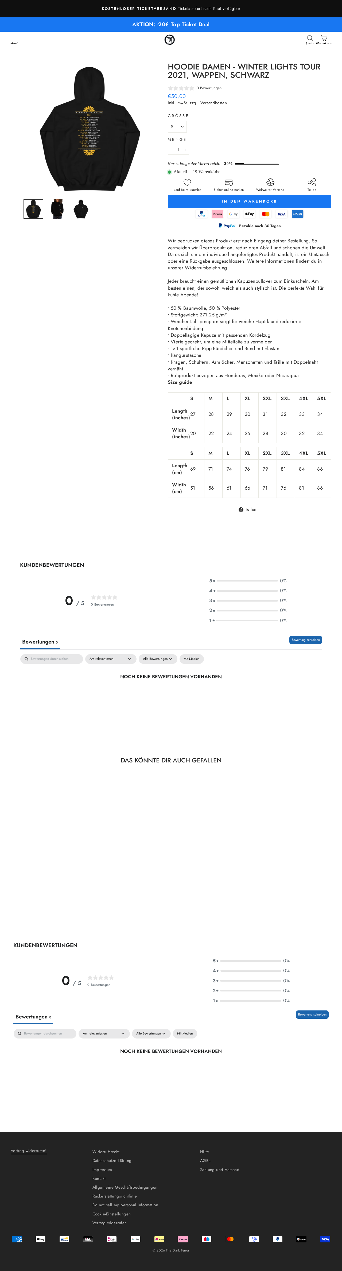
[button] (248, 581)
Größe (178, 115)
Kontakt (99, 1178)
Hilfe (204, 1152)
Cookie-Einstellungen (111, 1214)
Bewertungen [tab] (40, 642)
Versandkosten (213, 103)
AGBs (205, 1161)
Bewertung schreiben (306, 639)
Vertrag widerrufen (109, 1223)
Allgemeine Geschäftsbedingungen (125, 1187)
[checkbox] (192, 659)
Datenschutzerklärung (112, 1161)
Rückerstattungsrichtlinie (114, 1196)
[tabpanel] (171, 694)
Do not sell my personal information (125, 1205)
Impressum (102, 1170)
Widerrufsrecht (106, 1152)
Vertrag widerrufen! (29, 1151)
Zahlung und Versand (220, 1170)
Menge (177, 139)
